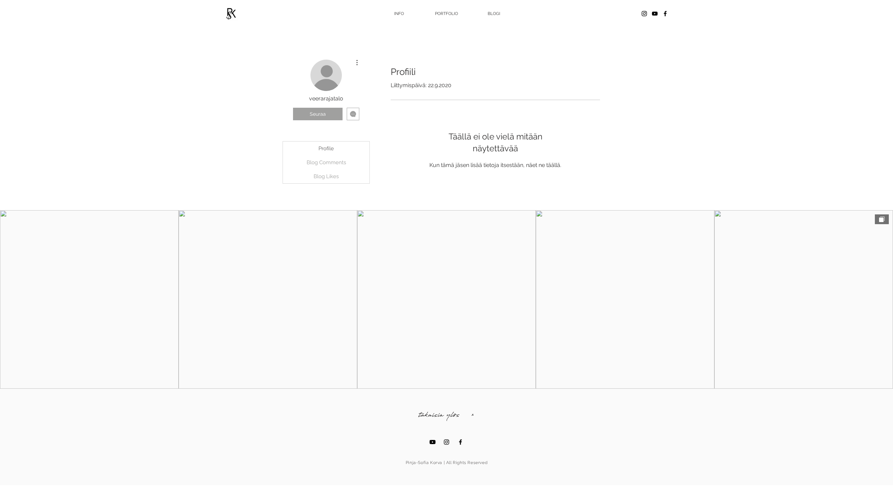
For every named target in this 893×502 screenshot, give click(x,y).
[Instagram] (644, 13)
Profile (326, 148)
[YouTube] (654, 13)
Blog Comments (326, 162)
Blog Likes (326, 176)
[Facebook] (665, 13)
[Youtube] (432, 442)
